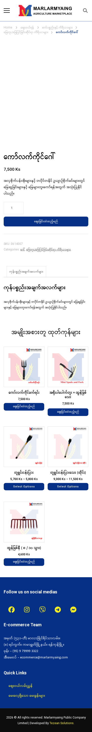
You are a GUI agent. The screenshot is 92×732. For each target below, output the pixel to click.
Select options (24, 486)
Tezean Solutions (62, 723)
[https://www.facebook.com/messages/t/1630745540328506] (73, 609)
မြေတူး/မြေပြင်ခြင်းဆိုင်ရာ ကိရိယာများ (48, 249)
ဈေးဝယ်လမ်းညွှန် (21, 686)
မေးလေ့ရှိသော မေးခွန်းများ (27, 695)
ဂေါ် (22, 249)
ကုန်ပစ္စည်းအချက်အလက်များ (26, 271)
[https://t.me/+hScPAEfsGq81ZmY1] (58, 609)
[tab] (26, 271)
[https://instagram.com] (27, 609)
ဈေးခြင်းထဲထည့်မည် (46, 221)
